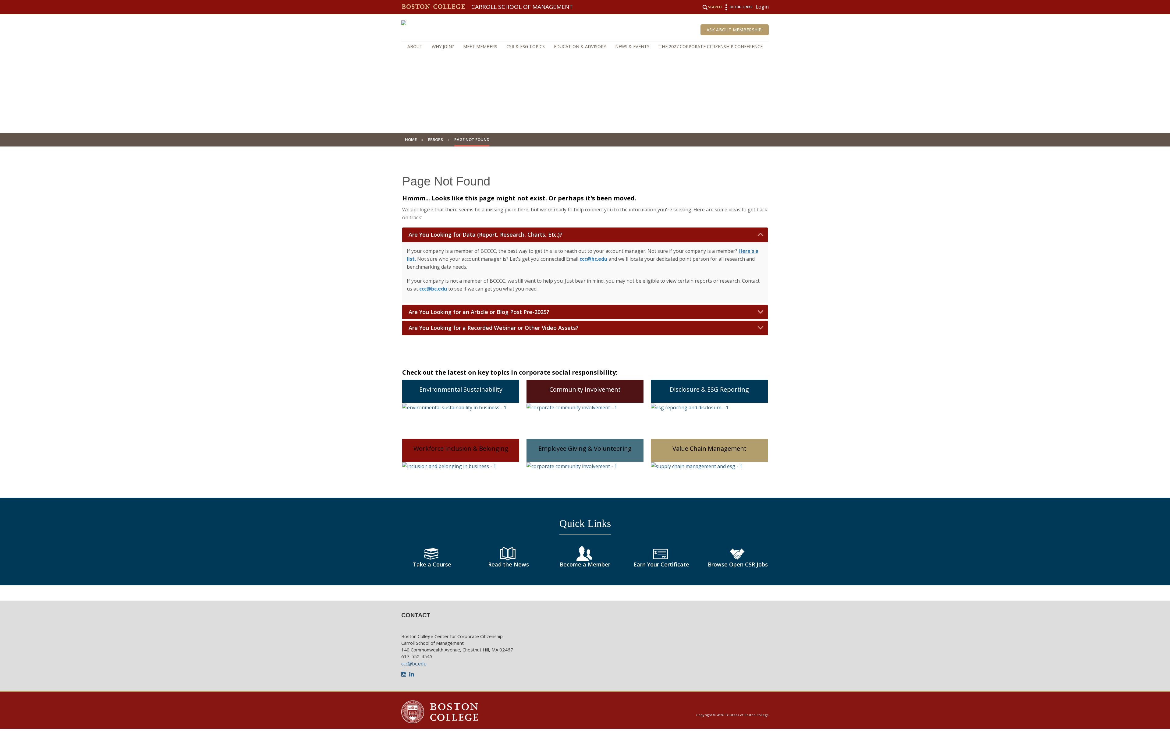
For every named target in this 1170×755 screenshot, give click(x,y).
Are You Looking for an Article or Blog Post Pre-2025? (479, 312)
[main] (585, 378)
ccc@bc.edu (414, 663)
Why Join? (443, 46)
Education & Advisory (580, 46)
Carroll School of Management (522, 7)
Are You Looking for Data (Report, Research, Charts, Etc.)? (485, 234)
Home (411, 139)
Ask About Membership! (735, 30)
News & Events (632, 46)
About (415, 46)
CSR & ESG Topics (525, 46)
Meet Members (480, 46)
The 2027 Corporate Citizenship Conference (711, 46)
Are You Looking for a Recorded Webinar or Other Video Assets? (494, 327)
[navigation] (585, 46)
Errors (435, 139)
